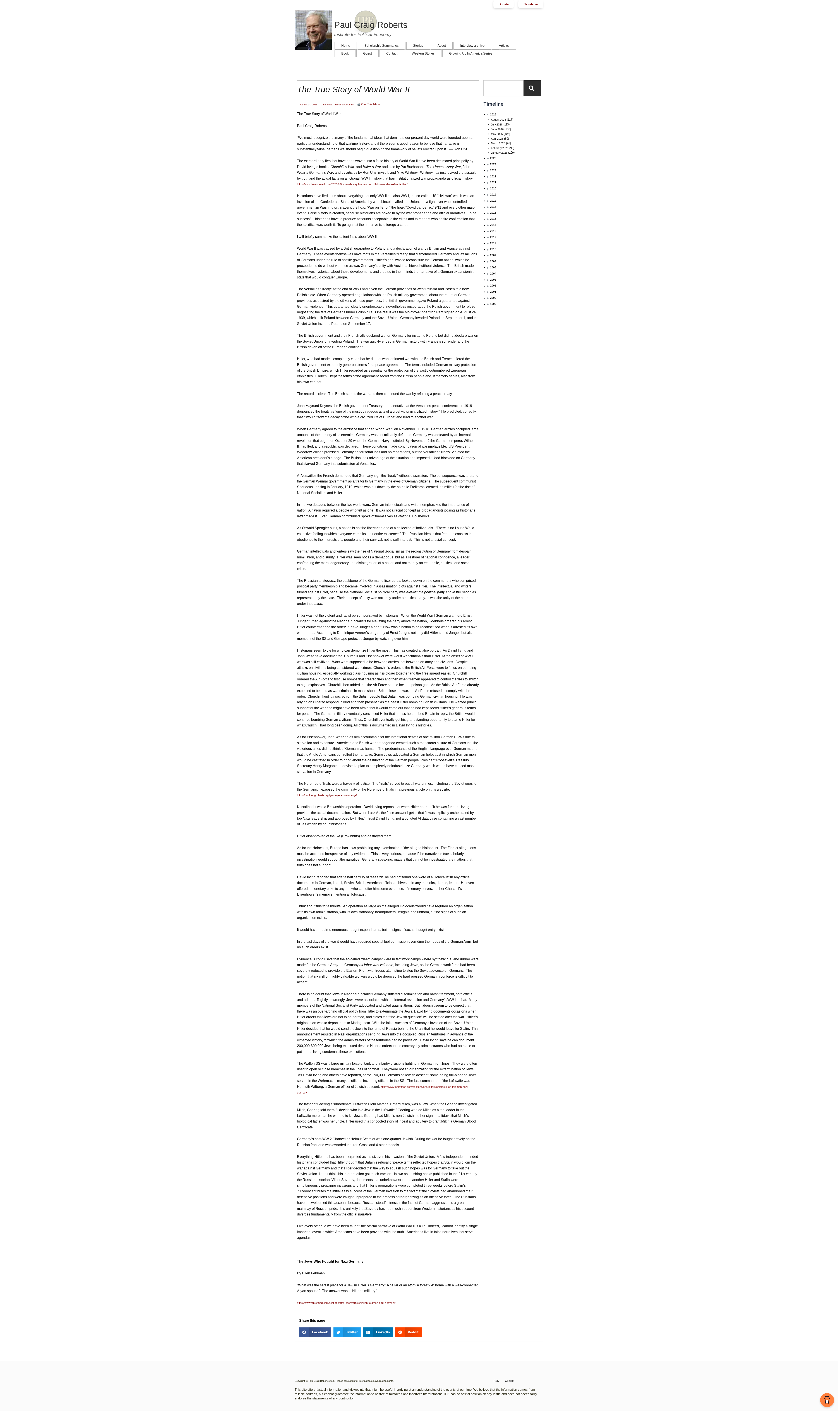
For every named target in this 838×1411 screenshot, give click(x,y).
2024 (493, 164)
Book (345, 53)
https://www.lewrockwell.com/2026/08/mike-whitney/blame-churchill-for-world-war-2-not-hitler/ (352, 184)
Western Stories (423, 53)
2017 (493, 206)
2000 (493, 297)
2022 (493, 176)
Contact (391, 53)
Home (345, 45)
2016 (493, 212)
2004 (493, 273)
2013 (493, 231)
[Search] (532, 88)
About (442, 45)
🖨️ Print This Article (368, 104)
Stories (418, 45)
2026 (493, 114)
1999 (493, 304)
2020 (493, 188)
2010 (493, 249)
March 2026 (498, 143)
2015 (493, 218)
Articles (504, 45)
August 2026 (498, 119)
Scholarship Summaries (381, 45)
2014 (493, 225)
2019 (493, 194)
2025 (493, 158)
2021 (493, 182)
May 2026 (497, 134)
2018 (493, 200)
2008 (493, 261)
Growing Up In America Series (470, 53)
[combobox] (503, 88)
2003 (493, 279)
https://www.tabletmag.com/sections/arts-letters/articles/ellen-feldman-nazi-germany (346, 1303)
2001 (493, 291)
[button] (315, 1332)
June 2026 (497, 129)
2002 (493, 285)
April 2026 (497, 138)
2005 (493, 267)
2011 (493, 243)
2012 (493, 237)
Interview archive (472, 45)
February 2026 (499, 148)
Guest (367, 53)
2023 (493, 170)
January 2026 (499, 152)
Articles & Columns (344, 104)
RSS (496, 1380)
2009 (493, 255)
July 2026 (497, 124)
